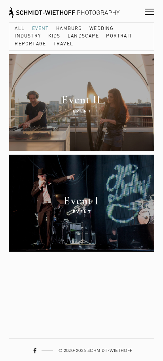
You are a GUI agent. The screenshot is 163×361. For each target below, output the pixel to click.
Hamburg (69, 28)
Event (40, 28)
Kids (54, 36)
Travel (63, 44)
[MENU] (149, 9)
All (20, 28)
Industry (28, 36)
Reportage (30, 44)
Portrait (119, 36)
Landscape (83, 36)
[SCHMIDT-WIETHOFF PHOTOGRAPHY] (64, 11)
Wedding (101, 28)
